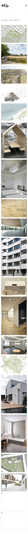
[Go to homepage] (5, 5)
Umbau (10, 20)
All (1, 20)
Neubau (5, 20)
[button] (26, 6)
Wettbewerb (16, 20)
